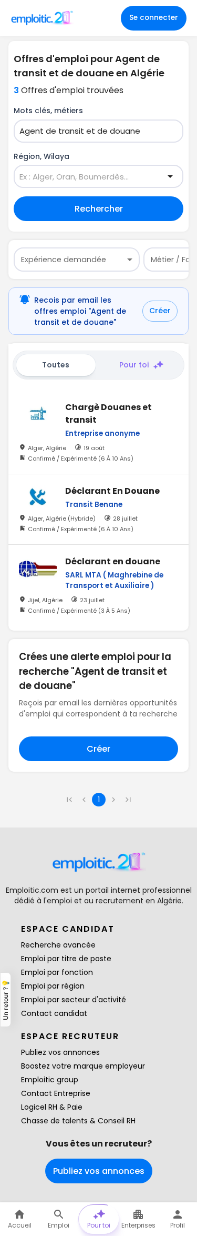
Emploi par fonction (57, 972)
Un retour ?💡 (5, 999)
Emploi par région (53, 986)
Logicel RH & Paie (51, 1107)
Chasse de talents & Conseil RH (78, 1120)
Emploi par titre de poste (66, 958)
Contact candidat (54, 1013)
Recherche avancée (58, 945)
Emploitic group (49, 1079)
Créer (160, 310)
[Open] (170, 176)
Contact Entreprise (55, 1093)
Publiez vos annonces (60, 1052)
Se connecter (153, 18)
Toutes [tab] (55, 365)
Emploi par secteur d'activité (73, 999)
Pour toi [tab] (134, 365)
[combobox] (92, 131)
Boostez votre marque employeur (83, 1066)
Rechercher (99, 209)
